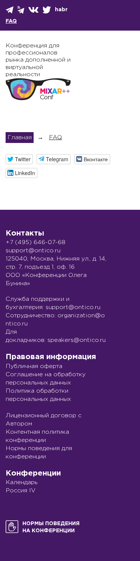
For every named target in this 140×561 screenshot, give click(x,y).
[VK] (34, 10)
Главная (19, 137)
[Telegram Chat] (10, 9)
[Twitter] (47, 9)
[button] (19, 159)
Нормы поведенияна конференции (51, 527)
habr (61, 9)
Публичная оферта (34, 366)
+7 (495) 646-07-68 (35, 242)
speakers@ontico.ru (76, 340)
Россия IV (20, 490)
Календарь (22, 482)
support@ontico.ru (33, 250)
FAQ (11, 21)
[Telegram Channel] (21, 10)
